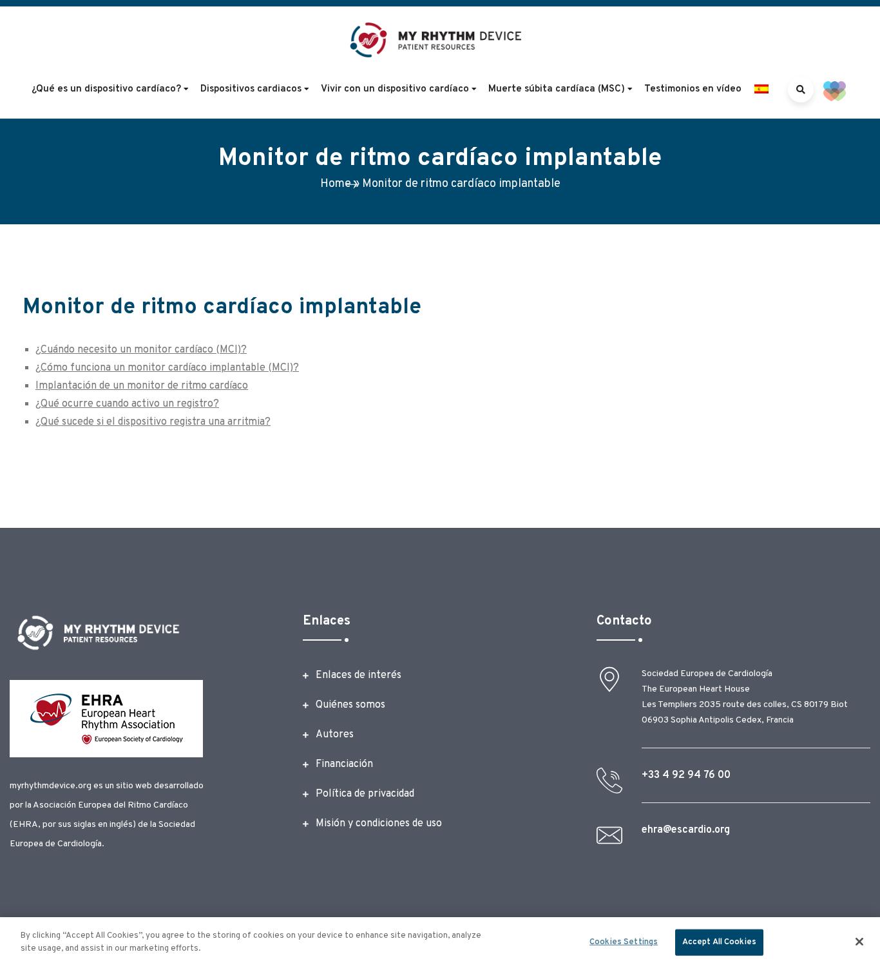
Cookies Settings (623, 942)
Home (335, 184)
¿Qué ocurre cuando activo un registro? (127, 404)
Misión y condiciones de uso (379, 823)
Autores (335, 734)
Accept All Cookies (719, 942)
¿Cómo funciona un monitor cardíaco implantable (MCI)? (167, 368)
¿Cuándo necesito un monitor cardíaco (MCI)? (141, 350)
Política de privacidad (365, 794)
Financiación (344, 764)
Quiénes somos (350, 705)
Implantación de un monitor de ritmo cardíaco (141, 386)
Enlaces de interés (358, 675)
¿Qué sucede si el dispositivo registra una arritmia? (153, 422)
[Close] (859, 941)
